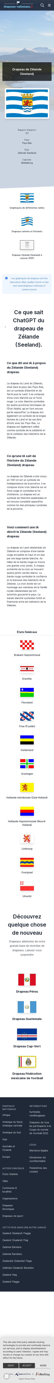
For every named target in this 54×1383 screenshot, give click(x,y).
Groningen (27, 773)
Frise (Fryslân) (27, 726)
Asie (4, 1139)
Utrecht (27, 896)
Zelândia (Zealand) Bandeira (18, 1267)
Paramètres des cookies (38, 1169)
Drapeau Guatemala (27, 1019)
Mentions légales (38, 1150)
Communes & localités (9, 1189)
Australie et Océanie (8, 1148)
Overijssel (27, 872)
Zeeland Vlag (9, 1274)
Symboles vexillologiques (37, 1113)
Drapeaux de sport (12, 1215)
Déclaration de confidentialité (37, 1159)
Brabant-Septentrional (27, 654)
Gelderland (27, 750)
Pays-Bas (27, 143)
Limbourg (27, 848)
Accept (27, 1365)
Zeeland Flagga (10, 1281)
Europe (6, 1156)
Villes (5, 1181)
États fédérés (10, 1174)
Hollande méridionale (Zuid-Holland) (27, 797)
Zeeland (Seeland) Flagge (16, 1233)
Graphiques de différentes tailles (27, 207)
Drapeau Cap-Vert (27, 1046)
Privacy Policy (30, 1379)
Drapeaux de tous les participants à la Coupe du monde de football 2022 (40, 1128)
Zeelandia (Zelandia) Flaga (17, 1260)
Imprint (21, 1379)
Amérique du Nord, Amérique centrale (12, 1123)
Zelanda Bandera (11, 1247)
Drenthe (27, 678)
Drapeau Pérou (27, 991)
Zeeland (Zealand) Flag (15, 1240)
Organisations (10, 1198)
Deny (11, 1365)
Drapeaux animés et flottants (27, 231)
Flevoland (27, 702)
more (43, 1365)
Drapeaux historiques (8, 1207)
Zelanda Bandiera (12, 1253)
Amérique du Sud (11, 1132)
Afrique (6, 1115)
